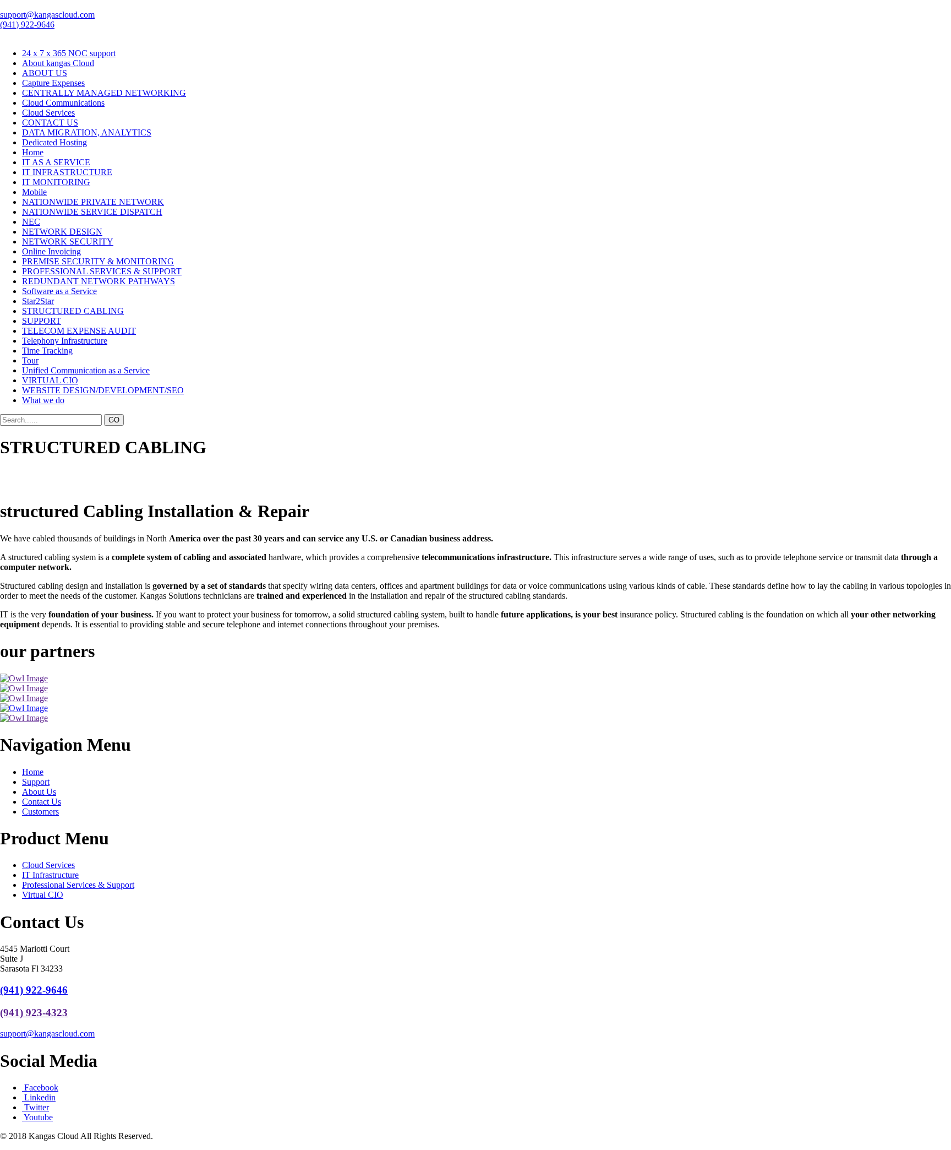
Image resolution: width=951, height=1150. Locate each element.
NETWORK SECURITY (67, 241)
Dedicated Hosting (54, 142)
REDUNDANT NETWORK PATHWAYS (98, 281)
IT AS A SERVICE (56, 162)
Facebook (40, 1087)
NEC (31, 221)
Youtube (37, 1117)
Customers (40, 811)
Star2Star (38, 301)
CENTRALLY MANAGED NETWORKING (104, 92)
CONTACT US (50, 122)
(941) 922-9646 (27, 24)
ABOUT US (44, 73)
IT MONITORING (56, 182)
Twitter (35, 1107)
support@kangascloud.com (47, 14)
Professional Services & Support (78, 884)
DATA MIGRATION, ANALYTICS (86, 132)
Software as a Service (59, 291)
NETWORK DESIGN (62, 231)
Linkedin (39, 1097)
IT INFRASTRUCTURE (67, 172)
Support (36, 781)
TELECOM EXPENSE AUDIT (79, 330)
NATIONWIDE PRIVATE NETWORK (93, 202)
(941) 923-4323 (34, 1012)
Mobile (34, 192)
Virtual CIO (42, 894)
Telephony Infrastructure (64, 340)
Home (32, 152)
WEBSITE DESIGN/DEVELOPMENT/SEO (103, 390)
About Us (39, 791)
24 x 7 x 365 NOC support (69, 53)
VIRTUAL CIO (50, 380)
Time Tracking (47, 350)
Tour (30, 360)
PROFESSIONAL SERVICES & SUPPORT (102, 271)
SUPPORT (41, 321)
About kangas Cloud (58, 63)
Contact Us (41, 801)
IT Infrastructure (50, 875)
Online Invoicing (51, 251)
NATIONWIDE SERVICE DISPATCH (92, 211)
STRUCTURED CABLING (73, 311)
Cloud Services (48, 112)
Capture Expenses (53, 83)
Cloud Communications (63, 102)
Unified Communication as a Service (86, 370)
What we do (43, 400)
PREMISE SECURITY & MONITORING (98, 261)
